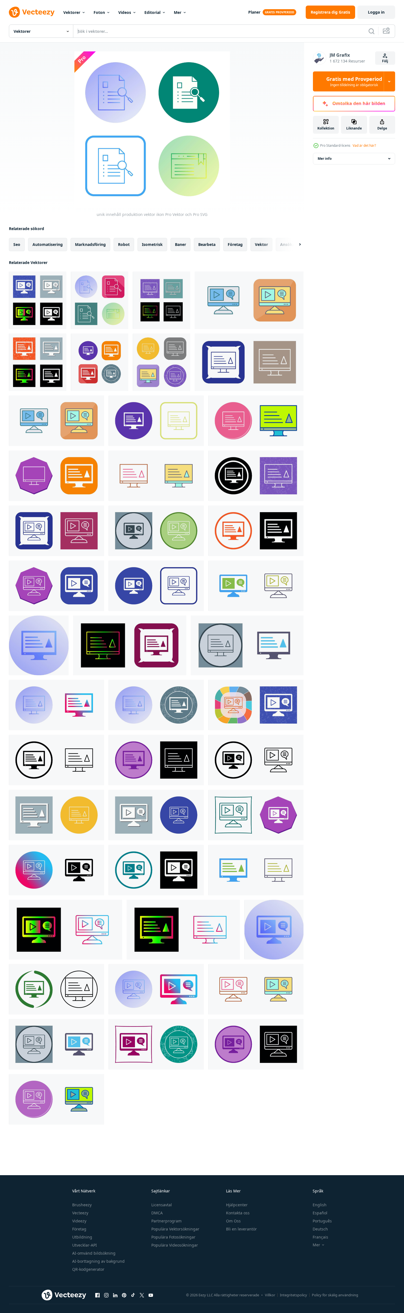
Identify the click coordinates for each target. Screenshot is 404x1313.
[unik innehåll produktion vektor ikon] (37, 300)
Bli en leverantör (241, 1229)
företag (235, 244)
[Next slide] (295, 244)
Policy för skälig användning (335, 1294)
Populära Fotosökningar (173, 1237)
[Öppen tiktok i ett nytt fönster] (133, 1295)
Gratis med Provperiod (354, 81)
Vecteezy (80, 1212)
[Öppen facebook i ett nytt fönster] (97, 1295)
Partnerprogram (166, 1221)
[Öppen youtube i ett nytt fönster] (151, 1295)
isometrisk (152, 244)
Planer (254, 12)
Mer (177, 12)
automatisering (47, 244)
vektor (261, 244)
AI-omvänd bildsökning (94, 1253)
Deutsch (320, 1229)
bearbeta (206, 244)
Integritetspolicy (293, 1294)
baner (180, 244)
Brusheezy (82, 1204)
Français (320, 1237)
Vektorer (71, 12)
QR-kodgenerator (88, 1269)
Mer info (325, 158)
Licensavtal (161, 1204)
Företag (79, 1229)
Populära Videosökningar (174, 1245)
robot (124, 244)
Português (322, 1221)
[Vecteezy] (31, 12)
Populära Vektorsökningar (175, 1229)
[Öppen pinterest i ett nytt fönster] (124, 1295)
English (320, 1204)
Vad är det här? (364, 145)
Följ (385, 61)
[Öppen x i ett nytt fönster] (142, 1295)
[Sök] (371, 31)
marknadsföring (90, 244)
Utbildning (82, 1237)
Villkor (270, 1294)
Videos (124, 12)
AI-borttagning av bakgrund (98, 1261)
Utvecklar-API (84, 1245)
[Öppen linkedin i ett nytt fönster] (115, 1295)
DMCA (157, 1212)
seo (16, 244)
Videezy (79, 1221)
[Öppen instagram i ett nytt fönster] (106, 1295)
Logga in (376, 12)
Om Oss (233, 1221)
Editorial (152, 12)
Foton (99, 12)
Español (320, 1212)
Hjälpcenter (237, 1204)
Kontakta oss (238, 1212)
